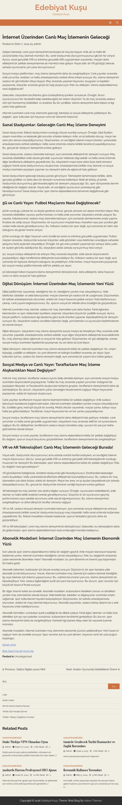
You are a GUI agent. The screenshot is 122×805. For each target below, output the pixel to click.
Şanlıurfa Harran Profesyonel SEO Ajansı (29, 770)
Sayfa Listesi (8, 700)
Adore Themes (93, 800)
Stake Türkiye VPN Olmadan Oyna (25, 742)
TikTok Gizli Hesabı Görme (14, 711)
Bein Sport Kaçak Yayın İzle (18, 651)
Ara (4, 681)
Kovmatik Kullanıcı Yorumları (82, 770)
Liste (4, 694)
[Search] (117, 22)
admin (37, 44)
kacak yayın (9, 644)
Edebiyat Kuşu (61, 7)
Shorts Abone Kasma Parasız (16, 706)
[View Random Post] (110, 22)
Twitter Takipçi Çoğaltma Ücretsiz (18, 717)
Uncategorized (23, 656)
